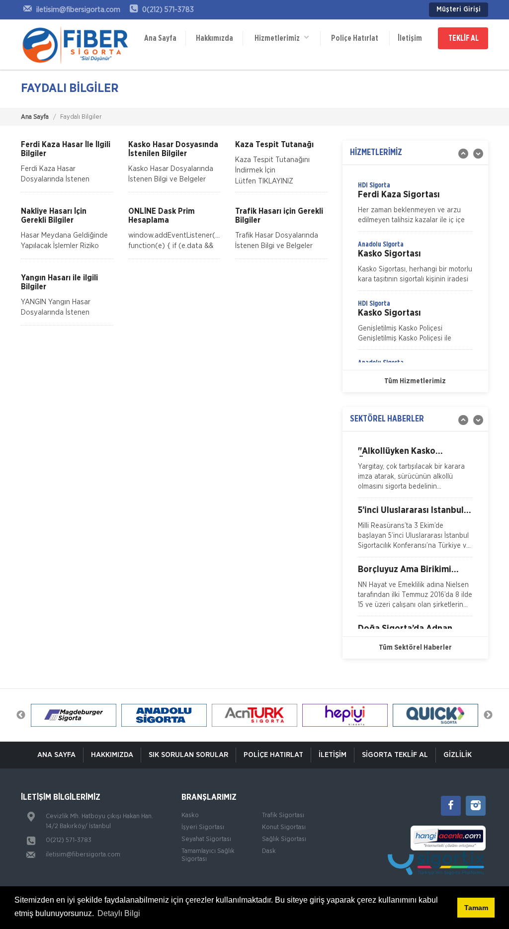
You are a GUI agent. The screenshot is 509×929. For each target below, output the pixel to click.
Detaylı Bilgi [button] (118, 913)
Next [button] (488, 715)
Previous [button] (21, 715)
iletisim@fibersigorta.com (83, 854)
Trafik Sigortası (283, 815)
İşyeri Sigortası (202, 827)
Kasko (190, 815)
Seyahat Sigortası (206, 839)
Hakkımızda (214, 38)
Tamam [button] (476, 908)
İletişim (410, 38)
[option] (415, 206)
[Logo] (75, 44)
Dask (269, 851)
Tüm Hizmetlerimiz (415, 381)
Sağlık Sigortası (284, 839)
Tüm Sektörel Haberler (415, 647)
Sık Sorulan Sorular (188, 755)
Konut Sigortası (284, 827)
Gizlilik (457, 755)
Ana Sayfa (160, 38)
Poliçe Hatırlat (354, 38)
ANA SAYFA (56, 755)
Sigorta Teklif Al (395, 755)
